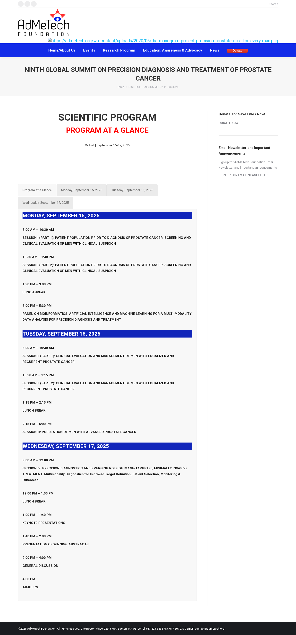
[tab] (37, 190)
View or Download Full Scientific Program (107, 161)
